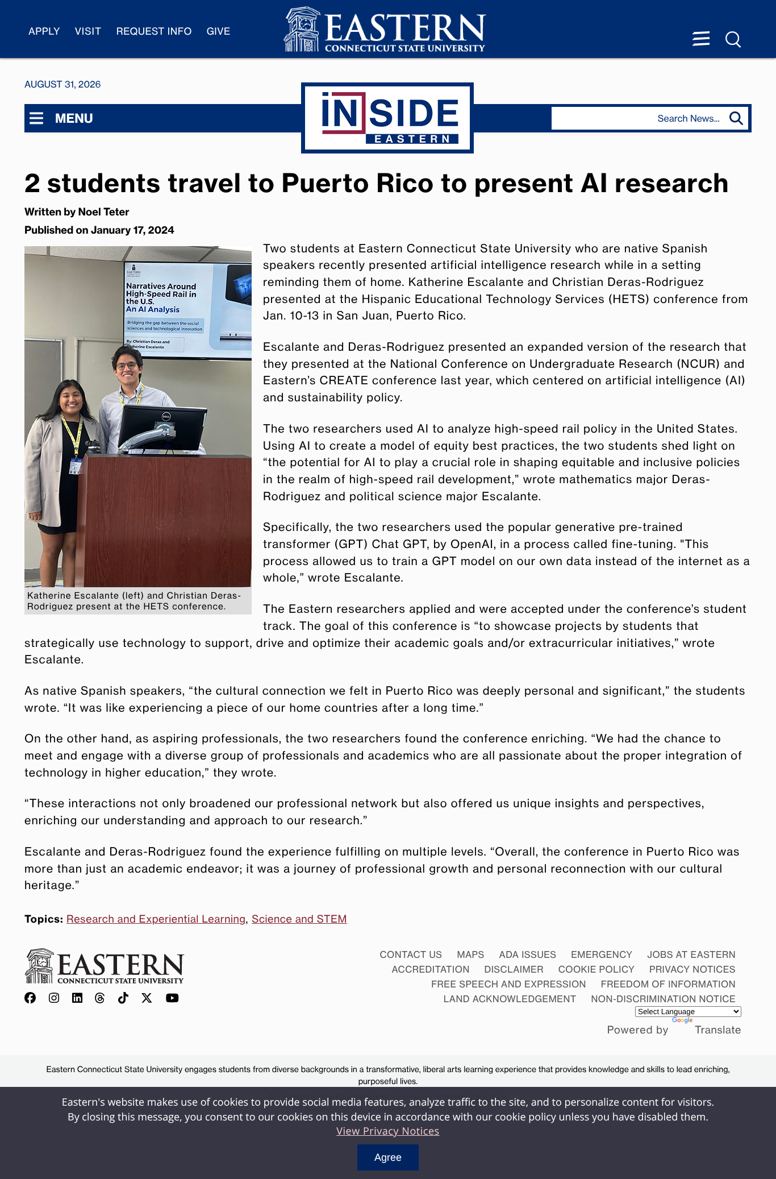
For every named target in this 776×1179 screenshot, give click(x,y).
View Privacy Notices (388, 1131)
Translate (718, 1030)
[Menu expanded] (701, 40)
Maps (470, 954)
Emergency (601, 954)
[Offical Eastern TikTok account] (123, 998)
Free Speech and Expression (508, 984)
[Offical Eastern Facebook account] (32, 998)
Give (219, 32)
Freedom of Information (668, 984)
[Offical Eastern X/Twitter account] (147, 998)
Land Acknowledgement (510, 998)
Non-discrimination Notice (663, 998)
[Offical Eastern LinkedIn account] (77, 998)
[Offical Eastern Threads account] (100, 998)
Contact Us (410, 954)
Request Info (154, 32)
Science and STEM (299, 919)
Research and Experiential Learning (155, 919)
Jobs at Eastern (691, 954)
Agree (388, 1157)
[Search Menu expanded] (734, 40)
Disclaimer (514, 969)
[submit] (739, 118)
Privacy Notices (692, 969)
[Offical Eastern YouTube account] (172, 998)
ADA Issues (527, 954)
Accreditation (431, 969)
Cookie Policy (596, 969)
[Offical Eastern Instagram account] (54, 998)
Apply (44, 32)
